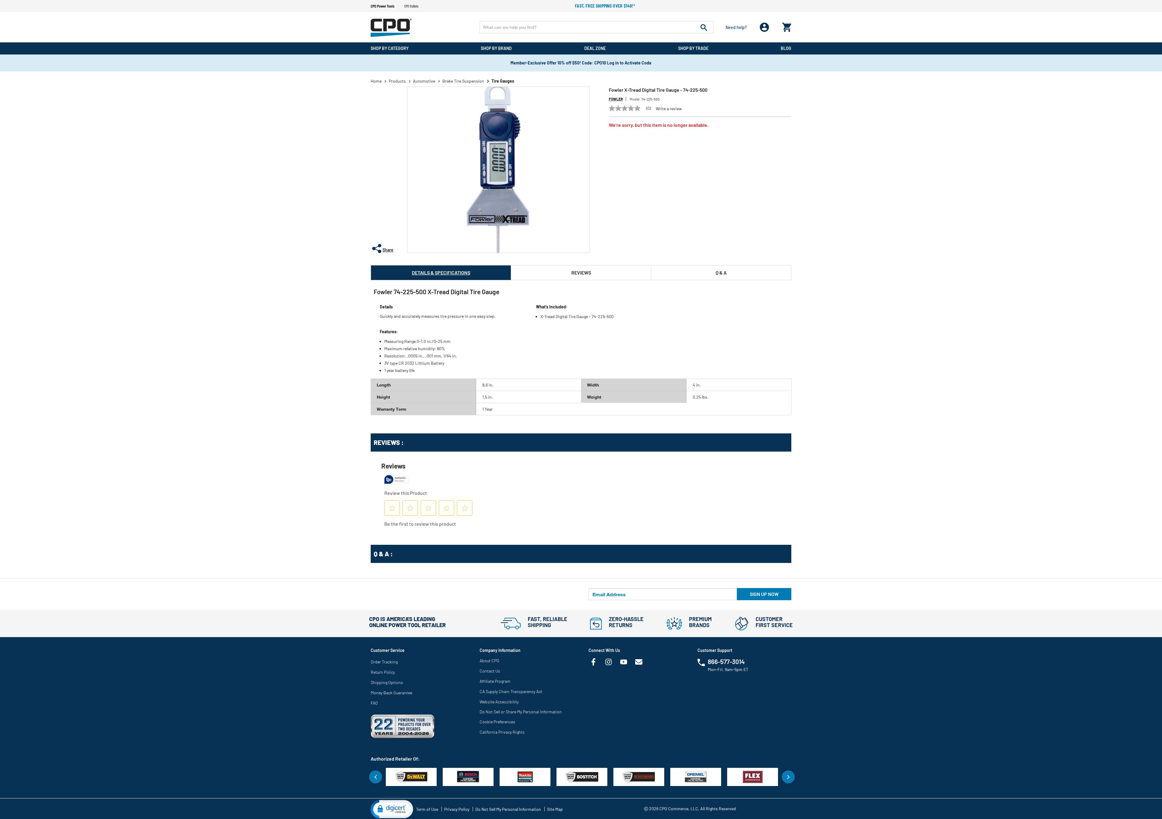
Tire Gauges (502, 81)
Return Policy (383, 672)
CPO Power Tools (382, 6)
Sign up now (764, 594)
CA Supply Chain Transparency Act (511, 691)
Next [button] (788, 777)
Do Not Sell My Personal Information (508, 809)
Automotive (424, 81)
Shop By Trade (693, 48)
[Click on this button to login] (764, 27)
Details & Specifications (441, 272)
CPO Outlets (411, 6)
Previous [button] (375, 777)
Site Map (555, 809)
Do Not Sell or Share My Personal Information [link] (521, 711)
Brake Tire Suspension (463, 81)
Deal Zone (595, 48)
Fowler (616, 99)
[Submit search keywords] (703, 27)
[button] (392, 808)
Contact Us (490, 670)
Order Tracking (384, 661)
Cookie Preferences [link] (497, 721)
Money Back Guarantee (391, 692)
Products (397, 81)
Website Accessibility (499, 701)
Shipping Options (387, 682)
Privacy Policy (456, 809)
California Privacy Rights (502, 732)
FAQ (374, 703)
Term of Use (427, 809)
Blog (786, 48)
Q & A (721, 272)
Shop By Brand (496, 48)
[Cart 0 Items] (786, 26)
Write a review (669, 109)
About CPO (489, 660)
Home (376, 81)
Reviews (581, 272)
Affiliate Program (495, 681)
